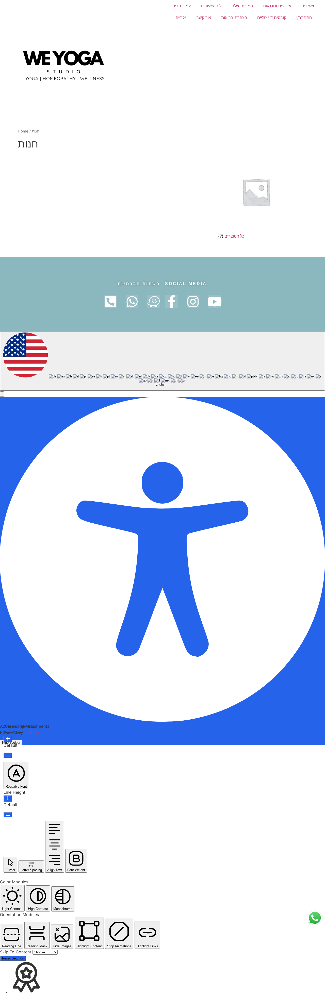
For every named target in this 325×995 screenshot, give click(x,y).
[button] (2, 394)
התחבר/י (304, 17)
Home (23, 131)
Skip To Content (16, 951)
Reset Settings (13, 958)
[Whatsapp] (132, 301)
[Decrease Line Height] (8, 814)
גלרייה (181, 17)
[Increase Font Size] (8, 739)
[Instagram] (193, 301)
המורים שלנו (242, 5)
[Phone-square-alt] (110, 301)
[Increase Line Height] (8, 798)
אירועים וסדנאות (277, 5)
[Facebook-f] (171, 301)
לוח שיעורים (211, 5)
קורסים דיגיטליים (271, 17)
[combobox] (162, 361)
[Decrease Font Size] (8, 755)
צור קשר (204, 17)
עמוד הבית (181, 5)
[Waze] (153, 301)
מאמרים (308, 5)
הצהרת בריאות (234, 17)
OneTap (31, 732)
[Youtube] (214, 301)
